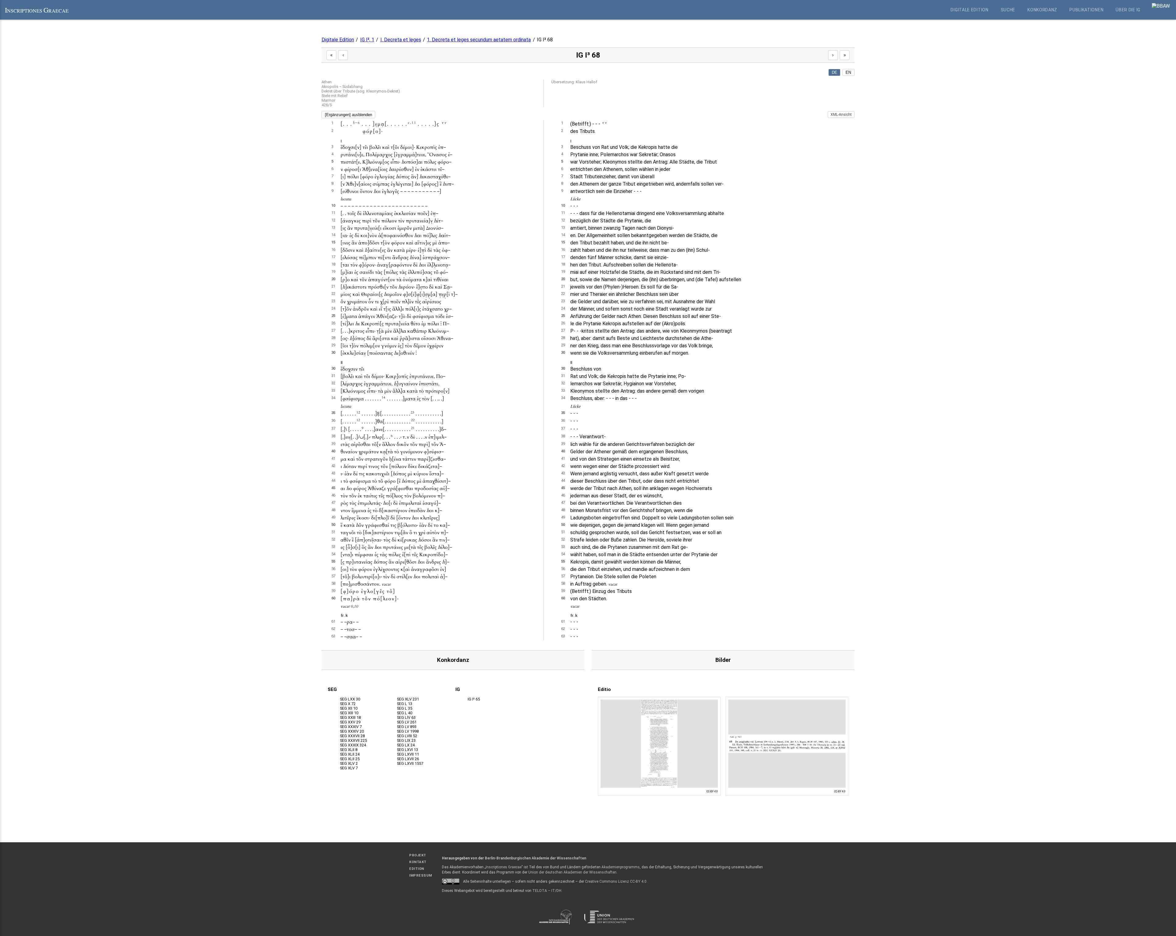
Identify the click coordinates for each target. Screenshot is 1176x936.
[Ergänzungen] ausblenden (348, 114)
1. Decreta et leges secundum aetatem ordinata (479, 40)
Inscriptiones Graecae (504, 867)
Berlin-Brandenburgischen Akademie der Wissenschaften (535, 858)
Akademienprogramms (620, 867)
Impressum (420, 876)
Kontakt (418, 862)
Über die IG (1128, 9)
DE (834, 72)
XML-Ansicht (841, 114)
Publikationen (1086, 9)
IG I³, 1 (367, 40)
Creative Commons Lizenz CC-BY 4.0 (615, 881)
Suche (1008, 9)
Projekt (417, 855)
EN (848, 72)
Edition (416, 869)
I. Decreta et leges (400, 40)
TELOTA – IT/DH (546, 891)
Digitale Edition (969, 9)
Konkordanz (1042, 9)
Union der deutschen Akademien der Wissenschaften (572, 872)
